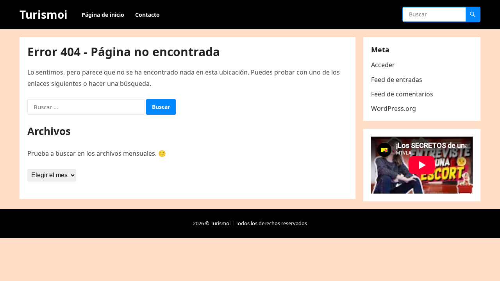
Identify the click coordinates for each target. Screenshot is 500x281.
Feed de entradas (396, 79)
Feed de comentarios (402, 94)
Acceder (383, 64)
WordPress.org (393, 108)
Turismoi (44, 14)
